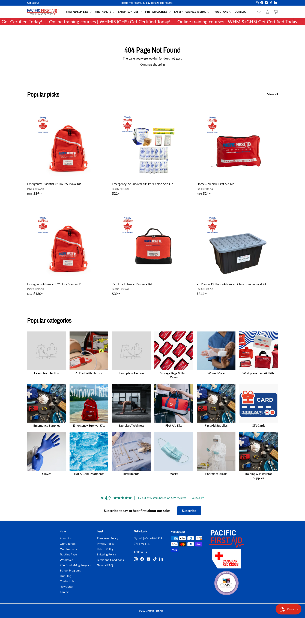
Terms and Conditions (110, 559)
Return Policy (105, 549)
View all (272, 94)
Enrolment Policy (107, 538)
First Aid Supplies (77, 12)
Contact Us (33, 2)
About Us (66, 538)
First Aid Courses (156, 12)
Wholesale (66, 559)
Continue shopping (152, 64)
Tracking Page (68, 554)
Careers (64, 592)
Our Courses (68, 543)
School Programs (70, 570)
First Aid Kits (103, 12)
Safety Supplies (128, 12)
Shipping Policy (106, 554)
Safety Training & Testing (190, 12)
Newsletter (66, 586)
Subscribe (189, 511)
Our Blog (240, 12)
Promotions (221, 12)
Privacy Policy (105, 543)
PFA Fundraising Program (75, 565)
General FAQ (105, 565)
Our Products (68, 549)
